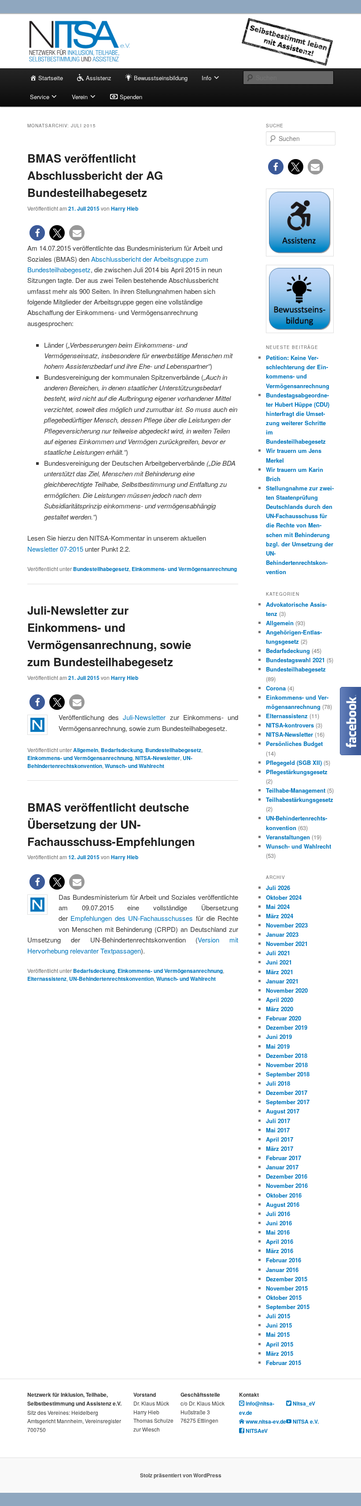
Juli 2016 (278, 1213)
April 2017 (279, 1139)
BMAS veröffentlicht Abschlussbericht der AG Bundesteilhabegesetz (95, 175)
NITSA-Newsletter (157, 758)
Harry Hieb (124, 208)
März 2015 (279, 1353)
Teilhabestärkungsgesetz (299, 799)
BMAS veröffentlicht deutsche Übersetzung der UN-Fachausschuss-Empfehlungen (111, 824)
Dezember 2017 (286, 1092)
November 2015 (287, 1288)
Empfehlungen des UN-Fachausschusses (131, 918)
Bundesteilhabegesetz (101, 569)
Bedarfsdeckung (122, 750)
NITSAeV (256, 1431)
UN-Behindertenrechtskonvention (111, 979)
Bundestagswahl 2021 (295, 660)
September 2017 (287, 1102)
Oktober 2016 (284, 1195)
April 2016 (279, 1241)
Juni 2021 (279, 962)
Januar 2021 (282, 981)
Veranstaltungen (288, 837)
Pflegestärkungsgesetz (297, 772)
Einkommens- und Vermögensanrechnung (184, 569)
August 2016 (282, 1204)
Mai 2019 (278, 1046)
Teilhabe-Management (295, 790)
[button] (37, 233)
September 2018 (287, 1074)
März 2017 (279, 1148)
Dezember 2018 (286, 1055)
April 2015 (279, 1344)
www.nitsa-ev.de (265, 1421)
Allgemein (85, 750)
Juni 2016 (279, 1223)
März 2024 (279, 916)
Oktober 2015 (284, 1297)
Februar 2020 (283, 1018)
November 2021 (287, 943)
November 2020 (287, 990)
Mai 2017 (278, 1130)
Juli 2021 (278, 953)
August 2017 (282, 1111)
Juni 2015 (279, 1325)
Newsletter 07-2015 (55, 548)
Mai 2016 (278, 1232)
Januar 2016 (282, 1269)
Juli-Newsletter (144, 717)
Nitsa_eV (303, 1403)
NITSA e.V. (305, 1421)
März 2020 (279, 1009)
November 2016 (287, 1185)
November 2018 (287, 1065)
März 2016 (279, 1250)
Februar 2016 (283, 1260)
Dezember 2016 (286, 1176)
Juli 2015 (278, 1316)
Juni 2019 (279, 1036)
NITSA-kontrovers (290, 725)
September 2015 (287, 1306)
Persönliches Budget (294, 743)
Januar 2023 (282, 934)
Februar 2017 (283, 1158)
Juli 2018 (278, 1083)
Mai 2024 (278, 906)
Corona (276, 688)
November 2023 (287, 925)
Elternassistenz (46, 979)
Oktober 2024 (284, 897)
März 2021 (279, 972)
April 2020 (279, 999)
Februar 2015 (283, 1362)
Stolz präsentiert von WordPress (180, 1475)
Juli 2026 (278, 887)
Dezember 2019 (286, 1027)
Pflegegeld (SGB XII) (294, 762)
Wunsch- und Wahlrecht (134, 766)
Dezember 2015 (286, 1279)
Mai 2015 (278, 1334)
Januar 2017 (282, 1167)
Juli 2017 (278, 1121)
